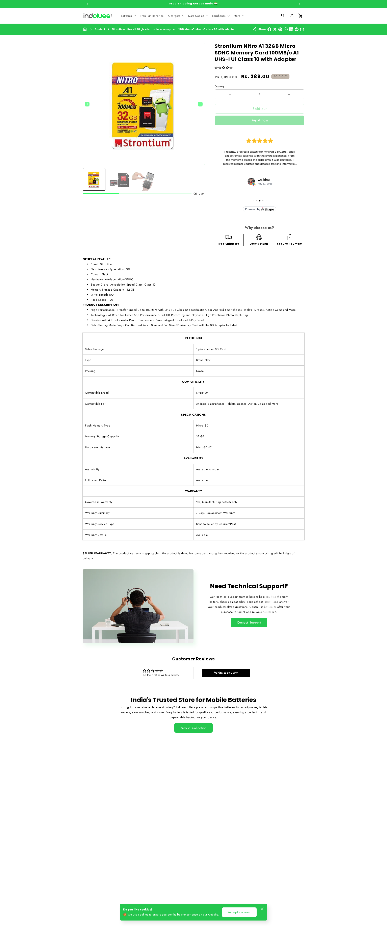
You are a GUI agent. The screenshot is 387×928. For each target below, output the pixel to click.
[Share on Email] (302, 29)
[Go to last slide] (87, 104)
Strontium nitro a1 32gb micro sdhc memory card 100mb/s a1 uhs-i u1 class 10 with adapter (173, 29)
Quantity (219, 86)
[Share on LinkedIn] (291, 29)
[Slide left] (87, 4)
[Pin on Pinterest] (280, 29)
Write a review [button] (226, 672)
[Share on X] (275, 29)
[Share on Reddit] (296, 29)
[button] (128, 15)
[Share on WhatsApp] (285, 29)
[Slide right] (299, 4)
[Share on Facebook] (269, 29)
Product (100, 29)
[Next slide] (200, 104)
